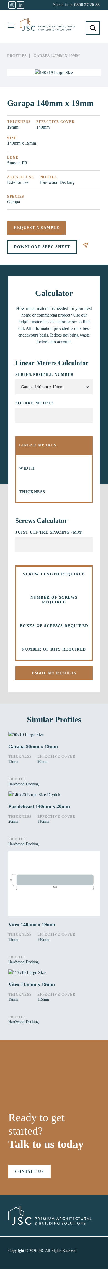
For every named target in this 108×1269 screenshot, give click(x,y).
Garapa (13, 201)
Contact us (29, 1171)
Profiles (17, 56)
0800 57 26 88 (87, 4)
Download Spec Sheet (42, 247)
